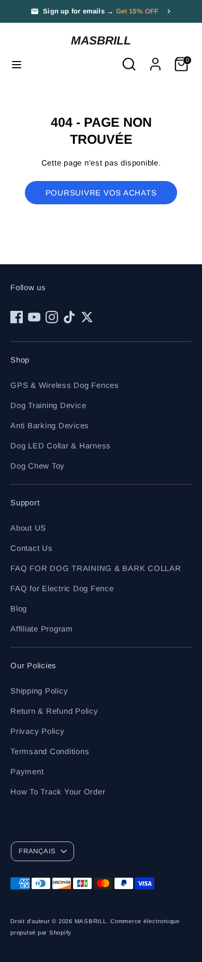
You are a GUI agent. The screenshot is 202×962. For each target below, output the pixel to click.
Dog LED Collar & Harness (60, 445)
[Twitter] (87, 317)
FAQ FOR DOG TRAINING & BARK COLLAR (95, 568)
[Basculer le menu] (16, 64)
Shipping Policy (39, 690)
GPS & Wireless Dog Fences (64, 385)
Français (37, 851)
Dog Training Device (48, 405)
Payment (27, 771)
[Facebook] (16, 317)
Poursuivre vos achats (101, 192)
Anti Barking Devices (49, 425)
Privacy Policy (37, 731)
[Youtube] (34, 317)
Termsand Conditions (49, 751)
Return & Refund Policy (54, 711)
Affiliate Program (41, 628)
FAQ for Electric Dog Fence (62, 588)
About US (28, 527)
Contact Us (31, 548)
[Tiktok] (69, 317)
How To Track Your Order (57, 791)
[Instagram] (52, 317)
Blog (18, 608)
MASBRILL (101, 40)
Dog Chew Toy (37, 465)
